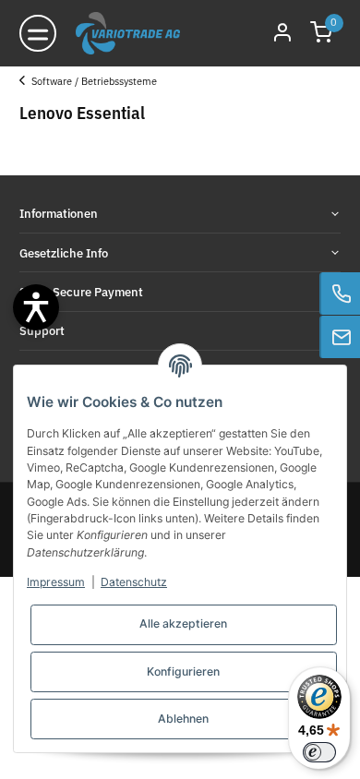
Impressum (56, 582)
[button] (321, 33)
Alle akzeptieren (183, 623)
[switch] (319, 752)
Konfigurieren (183, 671)
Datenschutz (134, 582)
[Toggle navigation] (37, 33)
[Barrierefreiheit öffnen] (36, 307)
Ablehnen (183, 718)
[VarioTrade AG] (128, 33)
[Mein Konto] (282, 33)
